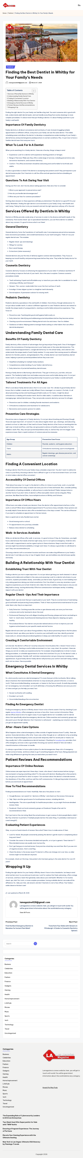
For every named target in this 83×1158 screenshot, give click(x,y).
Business (8, 964)
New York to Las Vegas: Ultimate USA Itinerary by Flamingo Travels (21, 1143)
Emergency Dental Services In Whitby (20, 103)
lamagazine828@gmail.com (35, 902)
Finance (8, 981)
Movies (7, 1007)
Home (4, 13)
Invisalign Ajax (60, 740)
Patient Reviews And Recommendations (21, 105)
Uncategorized (10, 1033)
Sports (7, 1016)
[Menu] (79, 5)
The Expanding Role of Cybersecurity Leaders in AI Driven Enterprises (21, 1117)
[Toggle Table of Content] (32, 91)
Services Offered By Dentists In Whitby (21, 94)
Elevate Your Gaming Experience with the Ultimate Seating (19, 1136)
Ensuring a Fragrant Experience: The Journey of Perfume (21, 1130)
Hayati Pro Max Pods (50, 1088)
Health (7, 994)
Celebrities (9, 969)
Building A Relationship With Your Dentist (21, 100)
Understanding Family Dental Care (19, 96)
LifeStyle (8, 1003)
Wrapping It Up (13, 107)
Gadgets (8, 986)
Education (8, 973)
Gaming (7, 990)
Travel (7, 1029)
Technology (9, 1025)
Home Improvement (12, 999)
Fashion (10, 13)
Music (7, 1012)
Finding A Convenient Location (18, 98)
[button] (25, 912)
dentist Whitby (16, 712)
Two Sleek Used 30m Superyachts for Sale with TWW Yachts (20, 1123)
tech (6, 1020)
